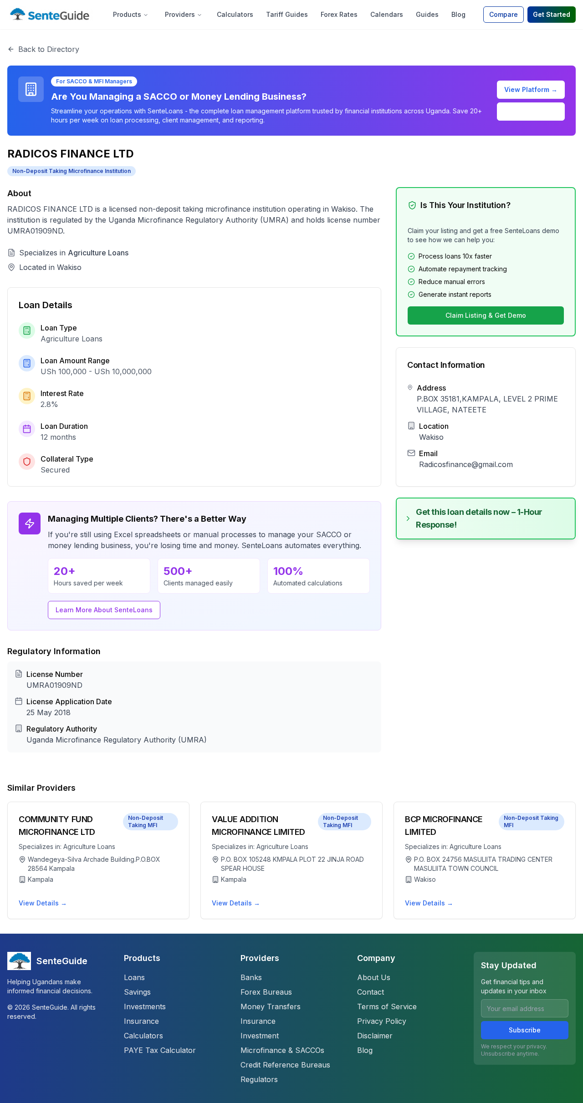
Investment (259, 1035)
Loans (134, 977)
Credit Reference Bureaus (285, 1064)
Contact (370, 991)
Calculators (235, 14)
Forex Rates (339, 14)
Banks (251, 977)
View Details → (43, 903)
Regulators (259, 1079)
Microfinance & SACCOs (282, 1050)
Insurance (141, 1021)
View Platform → (530, 89)
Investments (145, 1006)
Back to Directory (48, 49)
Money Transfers (270, 1006)
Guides (427, 14)
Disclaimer (375, 1035)
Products (127, 14)
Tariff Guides (287, 14)
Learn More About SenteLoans (104, 610)
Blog (458, 14)
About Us (373, 977)
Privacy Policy (381, 1021)
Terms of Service (387, 1006)
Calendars (386, 14)
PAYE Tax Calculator (160, 1050)
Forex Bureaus (266, 991)
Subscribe (525, 1030)
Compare (503, 14)
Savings (137, 991)
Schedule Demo (531, 111)
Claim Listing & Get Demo (485, 315)
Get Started (551, 14)
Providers (180, 14)
